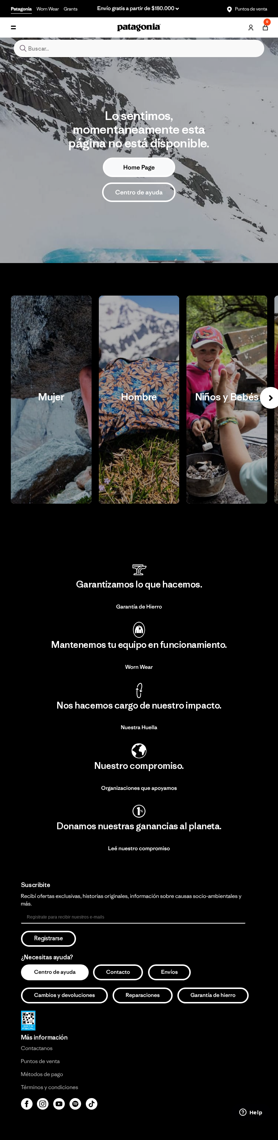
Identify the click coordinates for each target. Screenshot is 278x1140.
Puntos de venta (250, 9)
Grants (70, 9)
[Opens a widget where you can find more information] (251, 1113)
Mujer (51, 400)
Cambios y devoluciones (64, 995)
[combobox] (139, 48)
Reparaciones (143, 995)
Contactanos (37, 1048)
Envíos (169, 972)
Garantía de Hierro (139, 606)
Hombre (139, 400)
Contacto (118, 972)
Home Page (139, 167)
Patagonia (21, 9)
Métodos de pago (42, 1074)
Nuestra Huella (139, 727)
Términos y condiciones (49, 1087)
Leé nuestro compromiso (139, 848)
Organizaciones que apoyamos (139, 788)
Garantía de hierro (213, 995)
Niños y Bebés (226, 400)
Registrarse (48, 939)
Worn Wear (48, 9)
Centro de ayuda (139, 192)
